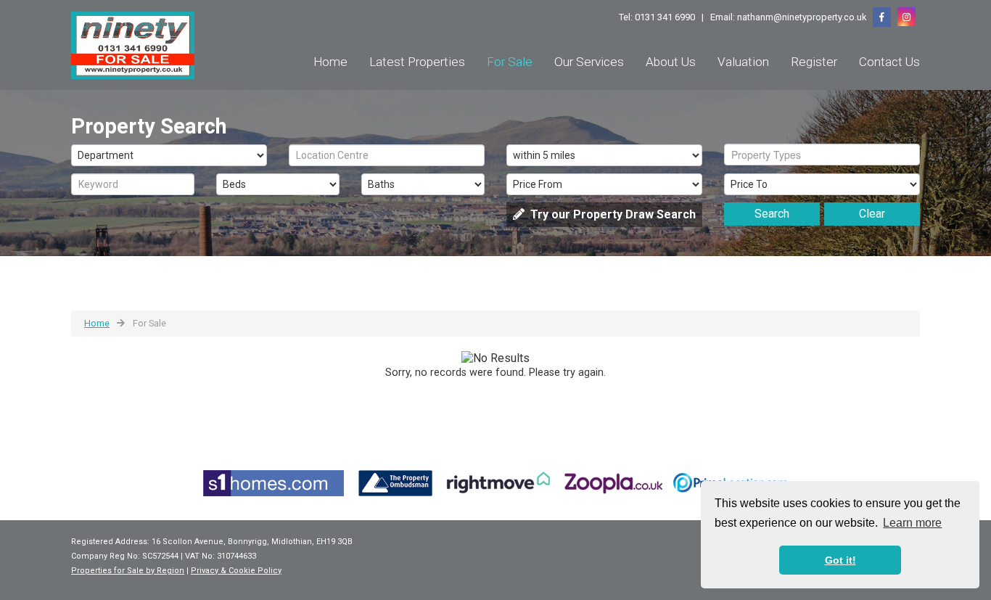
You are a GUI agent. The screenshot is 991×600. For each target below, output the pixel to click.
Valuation (743, 61)
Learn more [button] (912, 523)
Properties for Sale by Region (127, 570)
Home (330, 61)
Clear (872, 214)
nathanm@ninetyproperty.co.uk (801, 17)
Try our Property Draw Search (610, 214)
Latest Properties (417, 61)
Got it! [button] (840, 560)
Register (814, 61)
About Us (671, 61)
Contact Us (889, 61)
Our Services (589, 61)
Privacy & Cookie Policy (236, 570)
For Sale (509, 61)
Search (771, 214)
